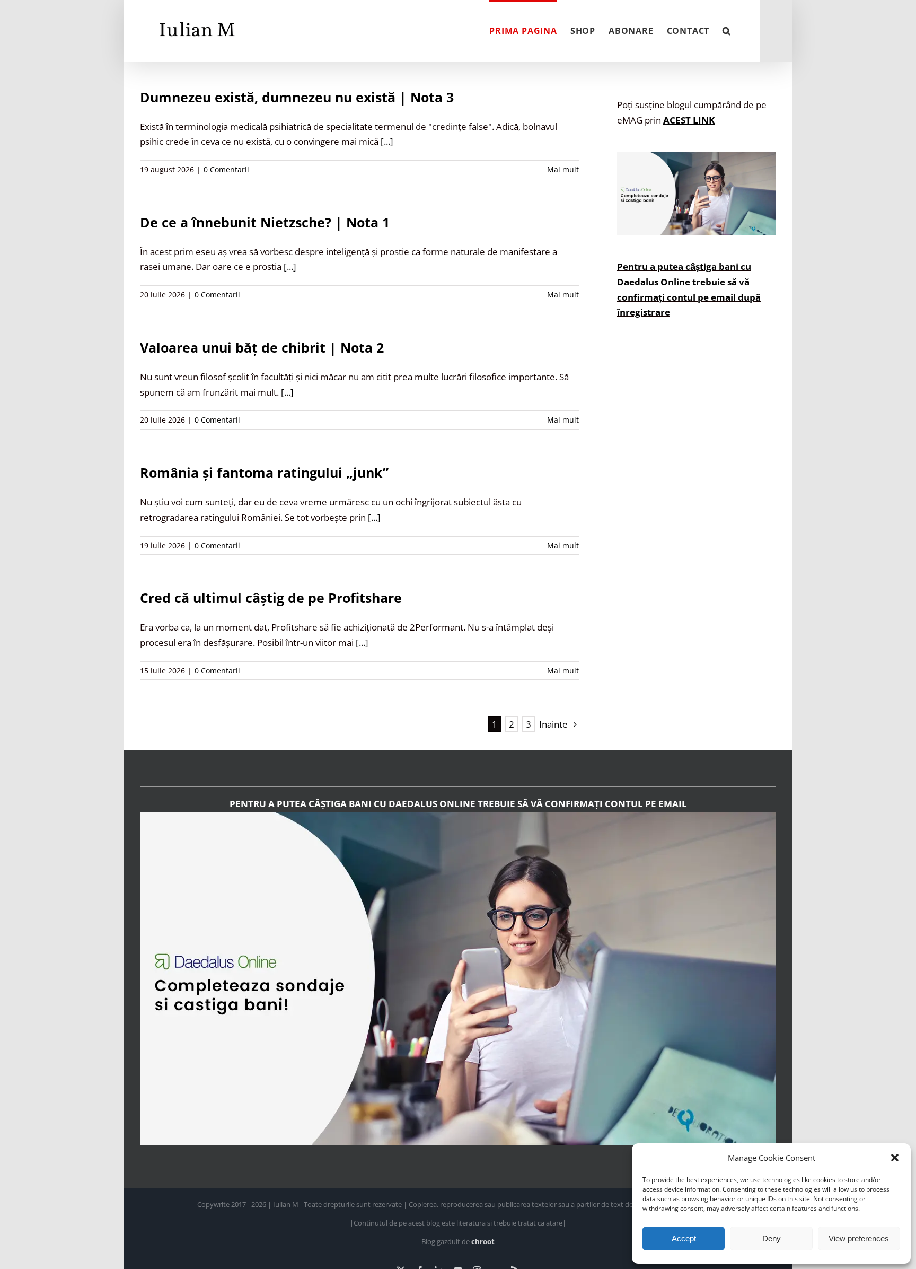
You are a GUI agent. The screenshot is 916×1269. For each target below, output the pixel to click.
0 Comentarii (226, 169)
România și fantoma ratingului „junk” (264, 472)
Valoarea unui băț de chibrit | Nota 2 (262, 347)
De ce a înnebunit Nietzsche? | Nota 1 (265, 222)
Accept (684, 1238)
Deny (771, 1238)
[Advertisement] (696, 534)
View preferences (859, 1238)
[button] (894, 1157)
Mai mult (563, 169)
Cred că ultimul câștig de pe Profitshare (271, 598)
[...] (387, 141)
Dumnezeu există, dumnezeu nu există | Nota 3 (297, 97)
